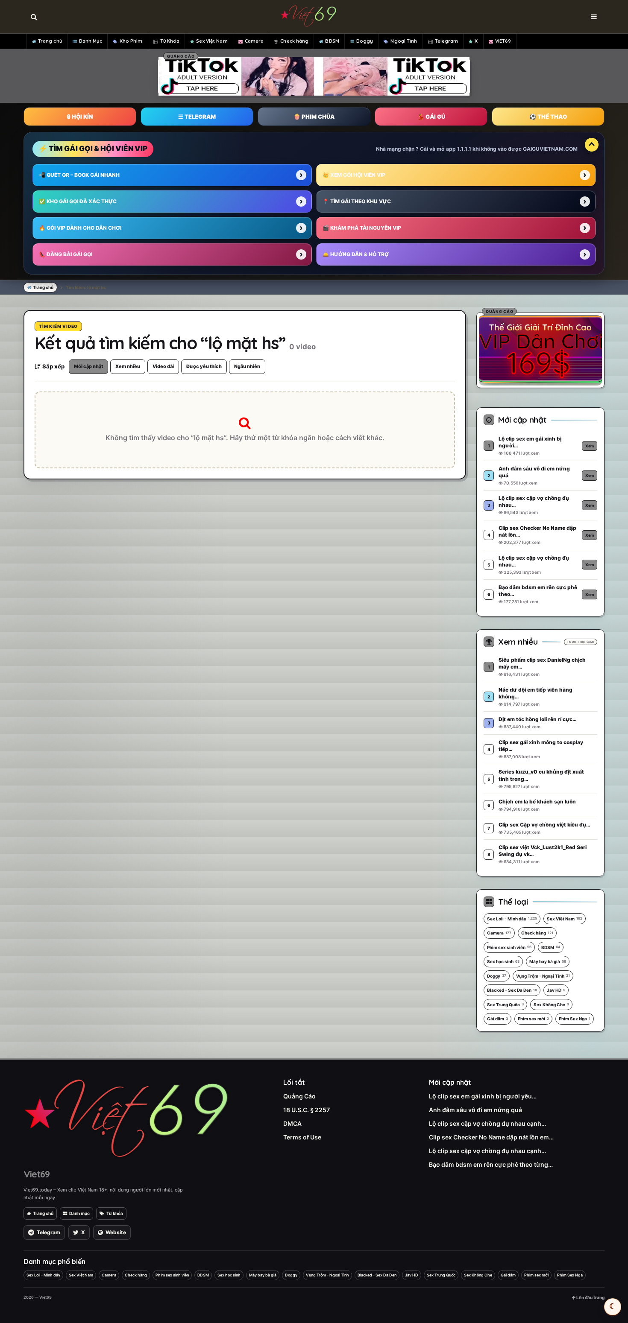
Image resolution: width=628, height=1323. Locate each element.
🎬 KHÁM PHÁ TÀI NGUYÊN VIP (362, 228)
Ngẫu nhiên (247, 366)
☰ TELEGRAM (197, 116)
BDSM (332, 41)
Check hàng (294, 41)
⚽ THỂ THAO (548, 116)
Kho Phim (131, 41)
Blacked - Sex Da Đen (512, 990)
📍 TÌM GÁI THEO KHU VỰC (357, 201)
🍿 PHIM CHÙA (314, 116)
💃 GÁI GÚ (431, 116)
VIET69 (503, 41)
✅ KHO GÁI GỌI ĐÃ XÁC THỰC (78, 201)
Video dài (163, 366)
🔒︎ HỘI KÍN (80, 116)
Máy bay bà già (547, 961)
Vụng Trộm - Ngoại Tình (543, 975)
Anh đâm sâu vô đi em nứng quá (475, 1109)
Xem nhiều (127, 366)
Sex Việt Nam (211, 41)
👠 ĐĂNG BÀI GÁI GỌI (65, 254)
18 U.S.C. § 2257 (306, 1109)
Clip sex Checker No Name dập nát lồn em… (491, 1137)
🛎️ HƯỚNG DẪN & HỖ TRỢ (356, 254)
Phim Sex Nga (574, 1018)
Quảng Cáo (299, 1096)
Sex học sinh (503, 961)
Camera (254, 41)
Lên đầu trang (590, 1297)
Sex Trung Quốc (505, 1004)
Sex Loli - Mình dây (512, 918)
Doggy (364, 41)
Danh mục (79, 1213)
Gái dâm (497, 1018)
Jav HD (556, 990)
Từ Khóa (170, 41)
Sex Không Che (551, 1004)
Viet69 (36, 1174)
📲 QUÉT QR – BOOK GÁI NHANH (79, 175)
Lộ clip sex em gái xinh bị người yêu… (483, 1096)
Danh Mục (90, 41)
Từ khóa (114, 1213)
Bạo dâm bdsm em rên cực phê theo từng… (491, 1164)
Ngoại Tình (403, 41)
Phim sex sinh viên (509, 947)
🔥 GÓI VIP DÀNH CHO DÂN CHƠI (80, 228)
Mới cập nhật (88, 366)
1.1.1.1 (464, 149)
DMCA (292, 1123)
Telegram (446, 41)
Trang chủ (50, 41)
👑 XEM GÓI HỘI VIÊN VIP (354, 175)
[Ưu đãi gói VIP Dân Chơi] (540, 349)
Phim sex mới (533, 1018)
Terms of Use (302, 1137)
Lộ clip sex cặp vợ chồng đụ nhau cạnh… (487, 1123)
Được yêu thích (204, 366)
